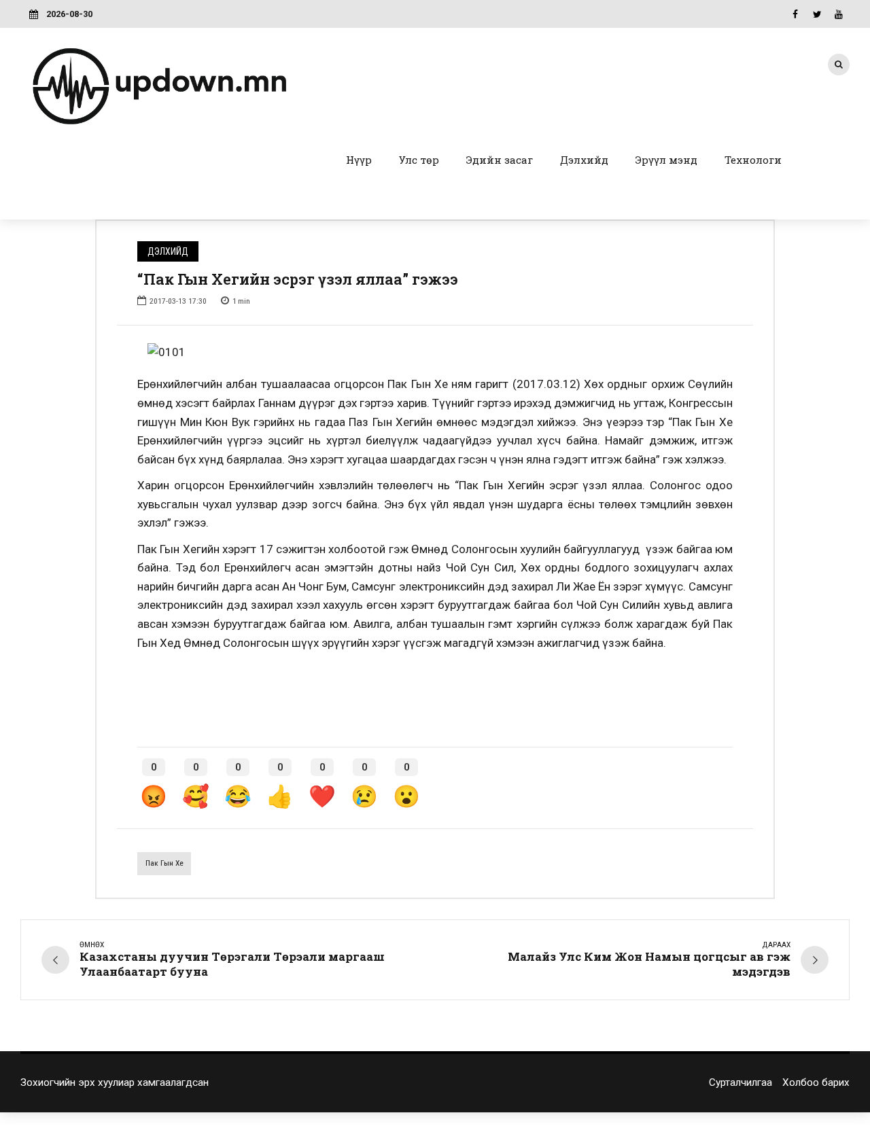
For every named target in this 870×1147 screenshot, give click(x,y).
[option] (435, 352)
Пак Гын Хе (164, 863)
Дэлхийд (584, 159)
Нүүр (359, 159)
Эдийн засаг (499, 159)
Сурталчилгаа (740, 1082)
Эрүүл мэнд (666, 159)
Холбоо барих (816, 1082)
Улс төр (419, 159)
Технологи (753, 159)
